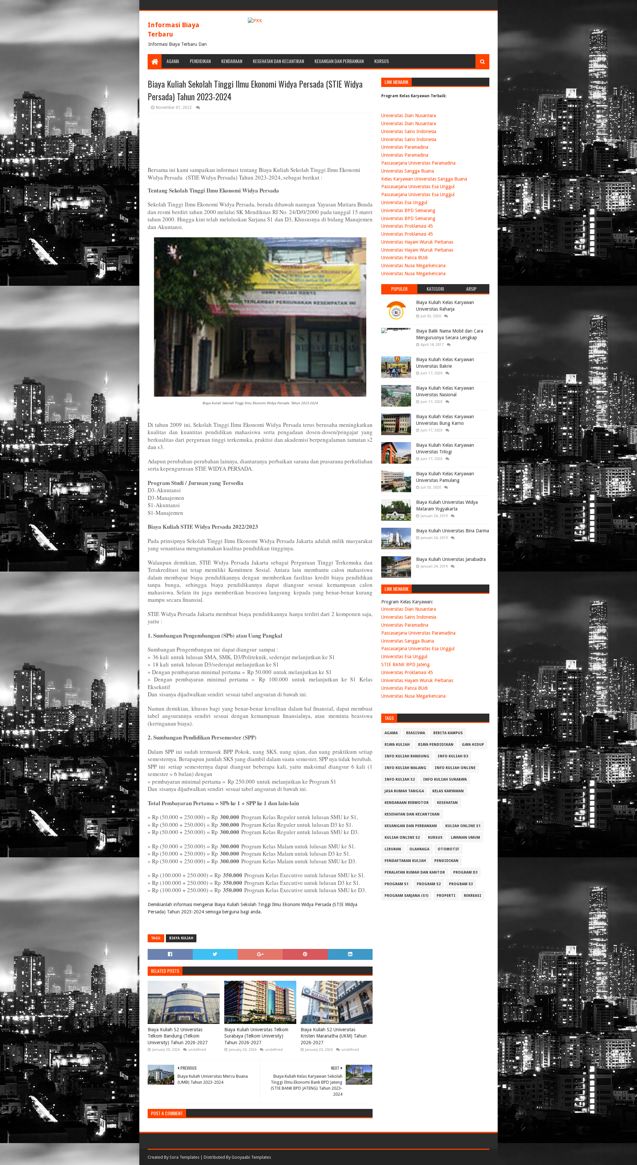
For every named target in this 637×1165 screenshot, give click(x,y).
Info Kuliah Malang (405, 768)
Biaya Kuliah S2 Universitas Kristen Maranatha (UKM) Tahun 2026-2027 (334, 1036)
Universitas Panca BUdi (404, 257)
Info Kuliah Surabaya (445, 779)
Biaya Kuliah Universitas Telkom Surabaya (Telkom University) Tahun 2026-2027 (256, 1036)
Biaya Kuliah (181, 938)
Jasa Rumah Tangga (404, 791)
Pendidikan (200, 60)
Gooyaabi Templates (251, 1157)
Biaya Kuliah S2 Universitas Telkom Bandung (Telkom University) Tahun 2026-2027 (178, 1036)
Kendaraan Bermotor (407, 803)
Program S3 (461, 884)
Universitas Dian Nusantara (408, 115)
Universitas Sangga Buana (407, 171)
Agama (173, 60)
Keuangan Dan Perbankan (339, 60)
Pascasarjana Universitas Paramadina (418, 163)
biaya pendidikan (436, 744)
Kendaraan (231, 60)
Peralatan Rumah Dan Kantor (415, 872)
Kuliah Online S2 (402, 837)
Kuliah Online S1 (462, 826)
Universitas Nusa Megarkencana (413, 265)
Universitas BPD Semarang (408, 210)
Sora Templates (184, 1157)
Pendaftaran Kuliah (405, 861)
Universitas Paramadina (404, 147)
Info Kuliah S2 (400, 779)
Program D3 (465, 872)
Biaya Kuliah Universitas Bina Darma (452, 530)
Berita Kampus (448, 733)
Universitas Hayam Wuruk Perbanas (417, 242)
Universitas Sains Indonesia (408, 131)
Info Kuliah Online (455, 768)
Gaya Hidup (473, 744)
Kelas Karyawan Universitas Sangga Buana (424, 179)
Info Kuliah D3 (453, 756)
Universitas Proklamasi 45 (407, 226)
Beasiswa (415, 733)
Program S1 (396, 884)
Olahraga (419, 849)
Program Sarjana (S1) (406, 895)
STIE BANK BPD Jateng (405, 664)
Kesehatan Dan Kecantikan (278, 60)
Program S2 (429, 884)
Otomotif (448, 849)
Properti (446, 895)
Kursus (381, 60)
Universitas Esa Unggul (404, 202)
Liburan (393, 849)
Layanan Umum (465, 837)
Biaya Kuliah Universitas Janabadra (451, 559)
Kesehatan (447, 803)
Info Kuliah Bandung (407, 756)
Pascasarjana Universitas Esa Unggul (418, 186)
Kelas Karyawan (448, 791)
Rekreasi (472, 895)
